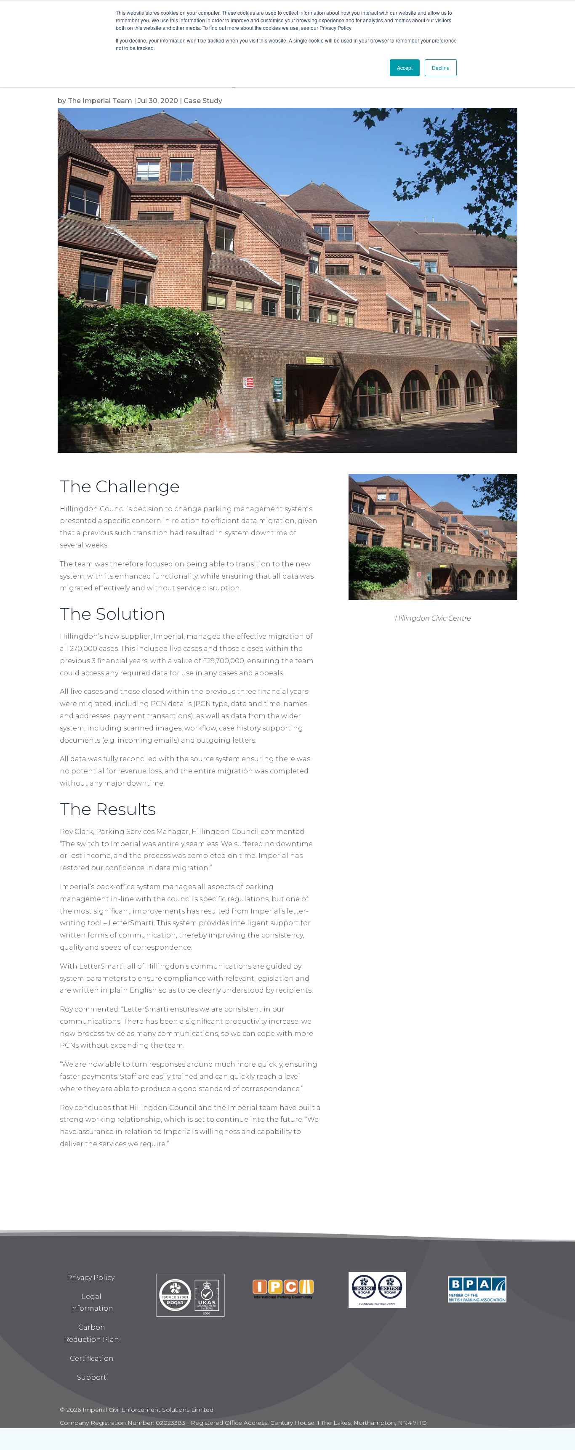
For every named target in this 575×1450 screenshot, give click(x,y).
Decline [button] (441, 67)
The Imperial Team (100, 101)
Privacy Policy (91, 1278)
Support (91, 1377)
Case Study (203, 101)
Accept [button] (405, 67)
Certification (92, 1358)
